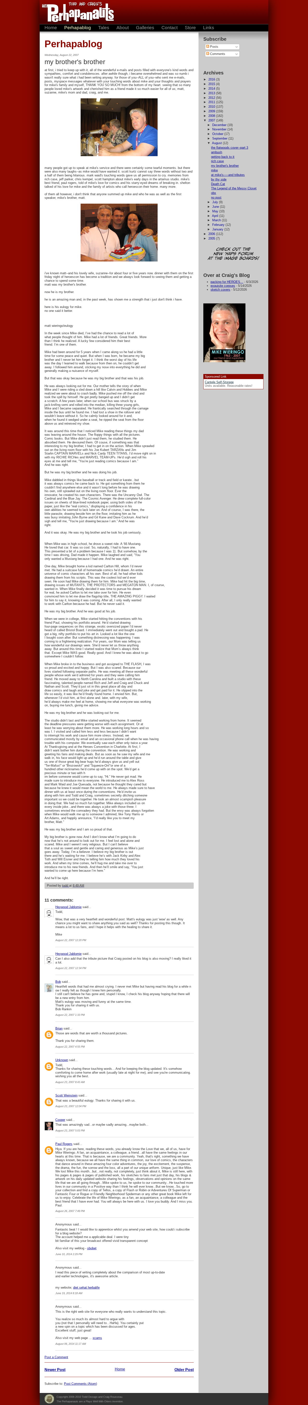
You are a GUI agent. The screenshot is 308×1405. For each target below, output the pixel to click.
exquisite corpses (223, 286)
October (218, 134)
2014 (212, 88)
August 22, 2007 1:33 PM (70, 1014)
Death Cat (218, 184)
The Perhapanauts (76, 12)
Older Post (184, 1370)
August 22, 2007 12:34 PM (70, 968)
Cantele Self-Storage (219, 382)
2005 (212, 238)
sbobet (91, 1248)
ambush (216, 152)
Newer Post (55, 1370)
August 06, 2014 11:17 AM (70, 1343)
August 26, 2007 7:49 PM (70, 1211)
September (220, 138)
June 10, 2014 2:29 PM (68, 1254)
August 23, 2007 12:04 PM (70, 1106)
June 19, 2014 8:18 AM (68, 1293)
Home (51, 27)
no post (216, 197)
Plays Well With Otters (49, 1399)
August (217, 143)
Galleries (145, 27)
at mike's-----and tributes (228, 175)
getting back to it (222, 157)
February (218, 225)
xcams (97, 1338)
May (215, 211)
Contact (169, 27)
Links (208, 27)
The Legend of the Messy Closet (234, 188)
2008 (212, 116)
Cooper (60, 1120)
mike (214, 170)
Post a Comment (56, 1357)
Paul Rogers (63, 1144)
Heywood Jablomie (68, 907)
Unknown (61, 1060)
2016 (212, 79)
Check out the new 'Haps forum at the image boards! (233, 254)
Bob (58, 982)
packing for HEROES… (227, 282)
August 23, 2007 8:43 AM (70, 1082)
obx (213, 193)
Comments (217, 54)
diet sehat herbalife (86, 1287)
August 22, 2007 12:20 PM (70, 940)
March (217, 220)
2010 (212, 106)
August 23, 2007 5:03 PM (70, 1130)
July (215, 202)
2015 (212, 84)
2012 (212, 98)
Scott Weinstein (66, 1095)
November (219, 129)
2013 (212, 93)
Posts (213, 46)
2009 (212, 111)
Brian (59, 1028)
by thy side (218, 179)
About (122, 27)
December (219, 125)
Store (190, 27)
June (216, 206)
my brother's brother (225, 165)
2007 (212, 120)
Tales (103, 27)
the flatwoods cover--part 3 (229, 147)
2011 (212, 102)
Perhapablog (77, 27)
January (218, 229)
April (215, 216)
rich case (217, 161)
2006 (212, 234)
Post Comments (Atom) (80, 1383)
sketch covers (220, 289)
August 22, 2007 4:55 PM (70, 1046)
